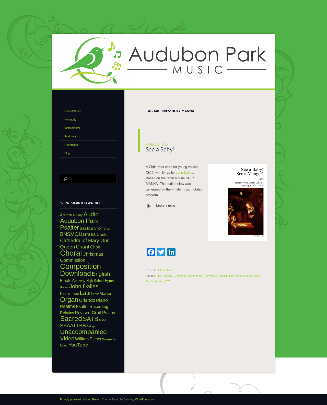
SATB (90, 319)
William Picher (88, 339)
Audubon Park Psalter (79, 224)
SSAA (102, 319)
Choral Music (166, 270)
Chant (82, 246)
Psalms (67, 306)
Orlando (87, 300)
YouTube (78, 345)
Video (67, 339)
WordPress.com (145, 399)
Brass (89, 234)
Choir (95, 247)
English (223, 275)
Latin (86, 293)
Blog (67, 153)
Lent (96, 293)
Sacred (158, 281)
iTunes (64, 287)
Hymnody (70, 119)
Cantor (103, 234)
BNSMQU (71, 234)
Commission (72, 260)
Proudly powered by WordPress (80, 399)
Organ (69, 299)
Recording (98, 306)
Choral (168, 275)
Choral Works (72, 111)
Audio (159, 275)
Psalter (82, 306)
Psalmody (70, 136)
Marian (105, 293)
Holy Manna (236, 275)
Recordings (71, 144)
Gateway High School (88, 281)
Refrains (67, 313)
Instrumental (72, 127)
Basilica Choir (91, 228)
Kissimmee (69, 294)
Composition (195, 275)
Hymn (109, 281)
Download (211, 275)
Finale (66, 280)
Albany (78, 215)
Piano (149, 281)
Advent (66, 215)
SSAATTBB (73, 325)
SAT (167, 281)
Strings (91, 326)
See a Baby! (160, 149)
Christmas (180, 275)
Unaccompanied (83, 331)
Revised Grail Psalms (95, 312)
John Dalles (184, 172)
